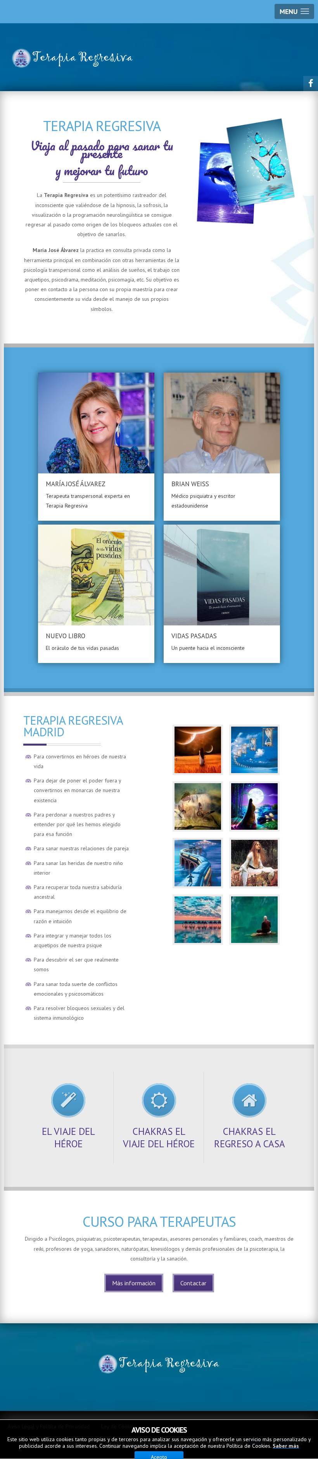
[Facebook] (310, 83)
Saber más (286, 1445)
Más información (134, 1283)
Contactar (193, 1283)
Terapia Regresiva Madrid (73, 726)
